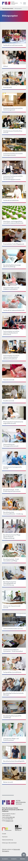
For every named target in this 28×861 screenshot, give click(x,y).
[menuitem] (20, 3)
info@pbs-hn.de (9, 820)
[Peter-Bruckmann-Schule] (10, 3)
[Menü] (24, 3)
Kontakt (4, 833)
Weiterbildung (23, 858)
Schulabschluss (14, 858)
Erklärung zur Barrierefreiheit (9, 842)
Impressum (4, 836)
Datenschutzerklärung (7, 839)
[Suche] (20, 3)
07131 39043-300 (10, 817)
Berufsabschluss (5, 858)
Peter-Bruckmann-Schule (7, 8)
